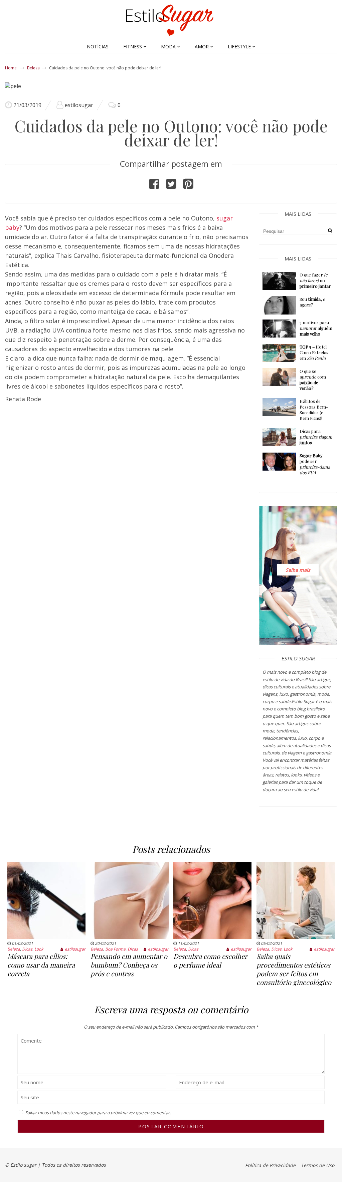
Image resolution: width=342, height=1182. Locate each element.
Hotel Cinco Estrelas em (314, 352)
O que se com (313, 379)
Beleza (33, 68)
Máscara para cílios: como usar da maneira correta (41, 965)
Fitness (132, 46)
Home (11, 68)
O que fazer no (315, 280)
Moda (168, 46)
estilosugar (79, 105)
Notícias (98, 46)
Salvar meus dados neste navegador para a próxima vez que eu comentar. (98, 1113)
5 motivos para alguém (316, 328)
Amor (202, 46)
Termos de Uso (317, 1165)
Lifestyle (239, 46)
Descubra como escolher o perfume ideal (210, 960)
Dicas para (316, 436)
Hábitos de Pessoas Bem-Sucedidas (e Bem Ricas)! (314, 409)
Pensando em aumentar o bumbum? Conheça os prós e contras (129, 965)
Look (38, 949)
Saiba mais (298, 569)
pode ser (315, 464)
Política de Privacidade (270, 1165)
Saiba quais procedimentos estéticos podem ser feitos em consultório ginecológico (293, 969)
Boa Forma (115, 949)
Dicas (27, 949)
